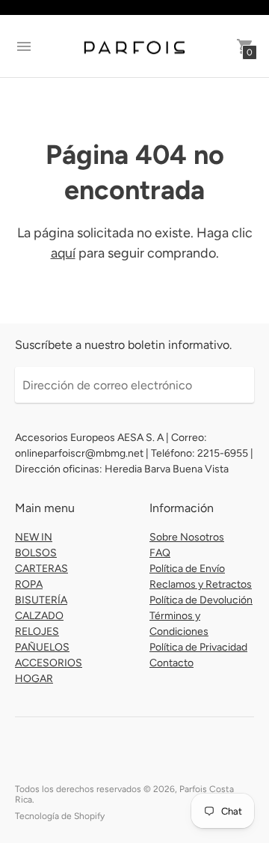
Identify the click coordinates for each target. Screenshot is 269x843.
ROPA (29, 584)
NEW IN (33, 537)
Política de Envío (187, 568)
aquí (63, 253)
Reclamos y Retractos (200, 584)
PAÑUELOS (42, 647)
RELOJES (37, 631)
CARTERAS (41, 568)
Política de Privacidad (198, 647)
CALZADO (39, 615)
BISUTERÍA (41, 600)
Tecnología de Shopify (60, 816)
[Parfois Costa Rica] (134, 46)
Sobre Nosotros (186, 537)
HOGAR (34, 678)
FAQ (159, 553)
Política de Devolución (201, 600)
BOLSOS (36, 553)
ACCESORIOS (48, 663)
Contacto (171, 663)
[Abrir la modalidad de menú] (24, 46)
